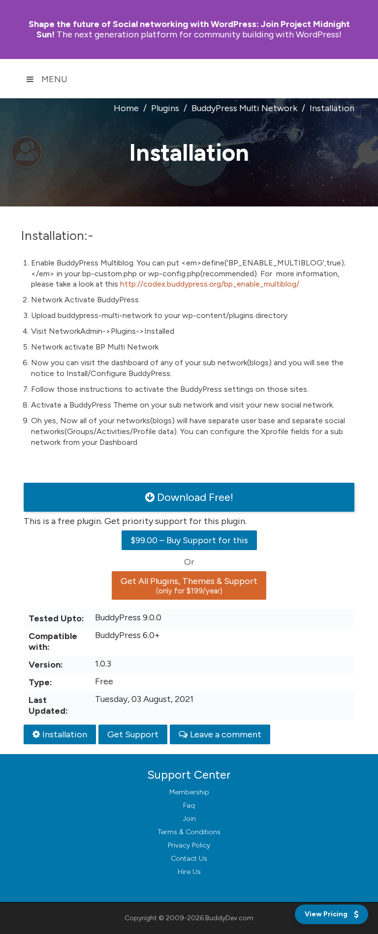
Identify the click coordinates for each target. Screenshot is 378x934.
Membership (189, 792)
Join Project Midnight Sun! (189, 29)
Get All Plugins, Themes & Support (189, 585)
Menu (54, 79)
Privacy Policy (189, 845)
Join (189, 819)
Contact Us (189, 858)
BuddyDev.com (229, 918)
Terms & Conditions (189, 832)
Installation (64, 734)
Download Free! (195, 497)
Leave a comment (225, 734)
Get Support (132, 734)
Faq (189, 805)
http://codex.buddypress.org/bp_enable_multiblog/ (209, 284)
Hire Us (189, 872)
